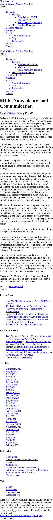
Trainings (10, 12)
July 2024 (10, 387)
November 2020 (13, 427)
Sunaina (9, 352)
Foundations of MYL (28, 17)
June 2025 (10, 376)
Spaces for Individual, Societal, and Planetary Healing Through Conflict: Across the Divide (27, 315)
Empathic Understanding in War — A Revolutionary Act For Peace (29, 337)
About (9, 33)
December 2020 (13, 424)
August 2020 (12, 432)
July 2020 (10, 434)
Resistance (27, 357)
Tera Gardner (12, 336)
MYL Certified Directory (23, 25)
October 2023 (12, 398)
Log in (9, 487)
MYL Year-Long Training (30, 22)
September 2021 (13, 411)
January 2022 (12, 405)
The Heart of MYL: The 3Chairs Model (24, 324)
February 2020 (13, 445)
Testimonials (17, 41)
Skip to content (7, 1)
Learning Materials (14, 28)
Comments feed (13, 492)
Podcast (9, 43)
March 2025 (11, 379)
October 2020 (12, 429)
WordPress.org (13, 494)
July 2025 (10, 374)
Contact (9, 46)
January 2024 (12, 395)
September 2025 (13, 369)
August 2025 (12, 371)
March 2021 (11, 421)
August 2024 (12, 384)
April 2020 (11, 440)
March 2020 (11, 442)
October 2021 (12, 408)
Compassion (11, 457)
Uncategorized (16, 286)
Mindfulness (11, 464)
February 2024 (13, 392)
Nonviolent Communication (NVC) (22, 467)
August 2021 (12, 413)
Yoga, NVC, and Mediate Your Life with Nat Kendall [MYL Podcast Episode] (27, 320)
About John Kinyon (21, 35)
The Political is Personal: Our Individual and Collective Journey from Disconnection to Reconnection (26, 309)
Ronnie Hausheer (14, 341)
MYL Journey (24, 20)
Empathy (10, 462)
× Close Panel (7, 518)
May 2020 (10, 437)
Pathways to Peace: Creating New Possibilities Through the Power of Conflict (27, 471)
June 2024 (10, 390)
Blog (14, 38)
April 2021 (11, 419)
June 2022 (10, 403)
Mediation (10, 30)
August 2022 (12, 400)
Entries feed (11, 489)
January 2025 (12, 382)
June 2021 (10, 416)
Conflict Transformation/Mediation (22, 459)
